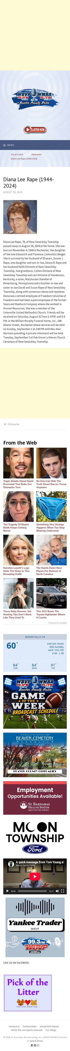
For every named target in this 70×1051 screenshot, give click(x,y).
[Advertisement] (35, 35)
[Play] (7, 891)
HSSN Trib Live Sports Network (26, 1030)
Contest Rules (30, 1026)
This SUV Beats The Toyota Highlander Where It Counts (50, 614)
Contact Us (14, 1026)
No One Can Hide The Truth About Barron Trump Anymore (51, 484)
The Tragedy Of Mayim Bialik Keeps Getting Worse (16, 527)
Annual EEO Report (49, 1026)
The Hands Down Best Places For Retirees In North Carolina (49, 570)
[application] (35, 876)
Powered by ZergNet (58, 623)
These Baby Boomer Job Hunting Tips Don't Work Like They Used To (17, 614)
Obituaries (13, 424)
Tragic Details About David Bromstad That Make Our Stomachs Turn (18, 484)
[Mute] (57, 891)
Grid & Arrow (36, 1040)
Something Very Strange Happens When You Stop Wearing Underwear (50, 527)
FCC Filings (50, 1030)
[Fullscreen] (62, 891)
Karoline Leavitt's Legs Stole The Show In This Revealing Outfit (16, 570)
